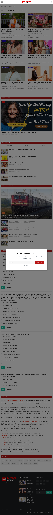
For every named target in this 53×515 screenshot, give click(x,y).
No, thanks (26, 265)
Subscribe (39, 262)
